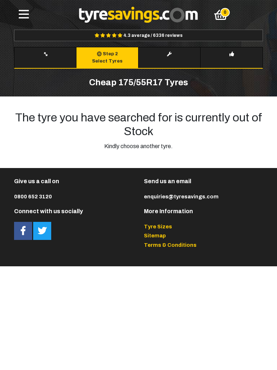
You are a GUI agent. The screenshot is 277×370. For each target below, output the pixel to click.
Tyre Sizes (158, 226)
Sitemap (155, 235)
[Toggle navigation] (24, 15)
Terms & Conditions (170, 245)
